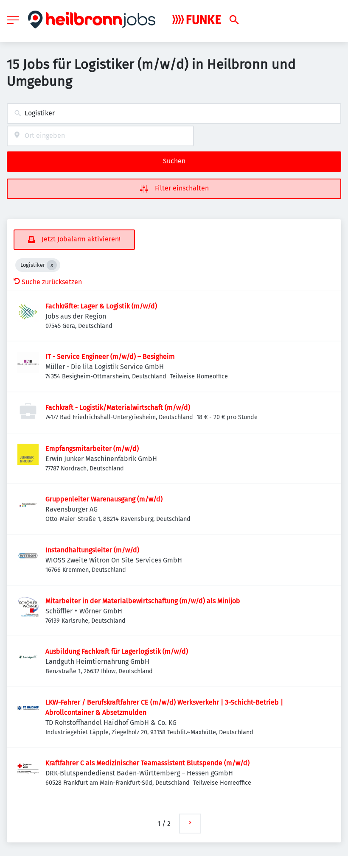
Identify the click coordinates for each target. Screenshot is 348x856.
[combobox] (174, 113)
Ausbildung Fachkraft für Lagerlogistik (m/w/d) (116, 651)
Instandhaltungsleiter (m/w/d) (92, 550)
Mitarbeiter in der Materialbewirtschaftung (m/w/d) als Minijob (142, 601)
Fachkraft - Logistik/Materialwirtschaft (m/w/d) (117, 407)
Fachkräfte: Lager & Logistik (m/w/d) (101, 306)
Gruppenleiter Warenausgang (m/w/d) (104, 499)
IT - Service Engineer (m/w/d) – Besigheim (110, 356)
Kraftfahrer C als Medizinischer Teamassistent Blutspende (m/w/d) (147, 763)
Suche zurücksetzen (52, 282)
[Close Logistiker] (52, 265)
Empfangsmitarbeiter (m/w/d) (92, 449)
